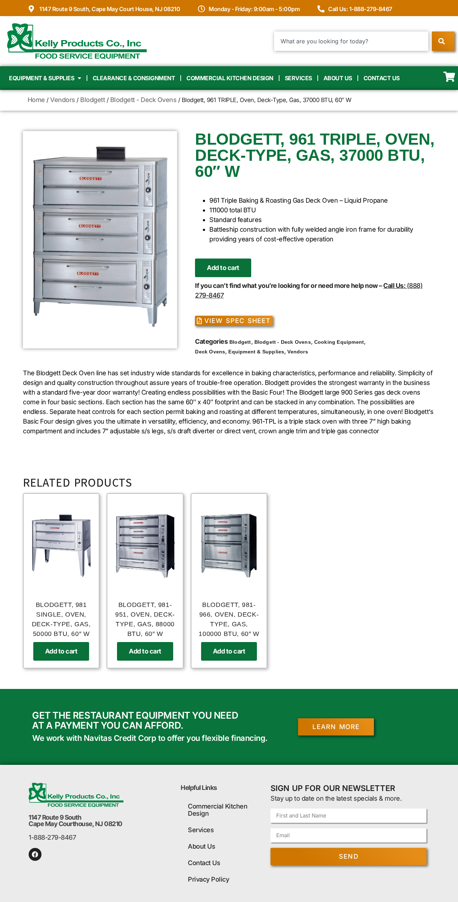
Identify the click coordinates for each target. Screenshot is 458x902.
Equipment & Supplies (41, 78)
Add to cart (223, 267)
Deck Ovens (210, 351)
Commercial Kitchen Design (229, 78)
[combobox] (351, 41)
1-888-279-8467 (52, 837)
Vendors (62, 99)
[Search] (443, 41)
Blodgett (92, 99)
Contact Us (382, 78)
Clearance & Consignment (134, 78)
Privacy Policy (208, 879)
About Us (337, 78)
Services (298, 78)
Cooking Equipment (339, 342)
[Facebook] (35, 854)
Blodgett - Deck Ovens (143, 99)
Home (36, 99)
